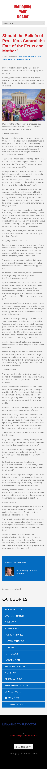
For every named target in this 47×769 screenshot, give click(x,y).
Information (12, 660)
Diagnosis (10, 622)
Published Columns (16, 685)
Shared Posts (13, 691)
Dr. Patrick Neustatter (19, 562)
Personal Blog (13, 679)
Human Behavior (14, 641)
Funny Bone (12, 628)
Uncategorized (14, 704)
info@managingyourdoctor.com (23, 735)
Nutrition (11, 672)
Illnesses (10, 647)
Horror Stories (14, 634)
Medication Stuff (15, 666)
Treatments (12, 698)
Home (5, 57)
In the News (13, 57)
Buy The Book (23, 746)
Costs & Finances (15, 615)
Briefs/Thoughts (15, 609)
